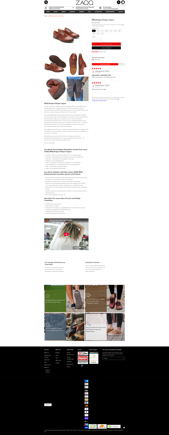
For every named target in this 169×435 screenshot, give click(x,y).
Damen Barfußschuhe (70, 353)
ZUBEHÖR (81, 11)
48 (102, 33)
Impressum (47, 359)
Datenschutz (47, 364)
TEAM (89, 11)
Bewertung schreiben (105, 64)
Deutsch (47, 404)
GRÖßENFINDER (110, 11)
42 (106, 30)
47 (98, 33)
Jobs (57, 357)
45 (119, 30)
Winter (69, 366)
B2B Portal (58, 360)
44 (115, 30)
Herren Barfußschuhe (70, 358)
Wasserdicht (70, 364)
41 (102, 30)
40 (98, 30)
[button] (46, 2)
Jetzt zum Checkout (106, 47)
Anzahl (93, 36)
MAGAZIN (120, 11)
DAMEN (55, 11)
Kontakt (58, 352)
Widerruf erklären (48, 371)
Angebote (69, 361)
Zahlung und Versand (47, 356)
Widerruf (46, 352)
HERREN (63, 11)
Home (45, 16)
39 (93, 30)
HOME (48, 11)
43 (111, 30)
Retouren (46, 367)
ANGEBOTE (72, 11)
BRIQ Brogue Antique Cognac (56, 16)
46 (93, 33)
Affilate (57, 362)
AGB (45, 362)
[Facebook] (124, 428)
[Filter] (120, 64)
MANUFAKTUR (98, 11)
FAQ (57, 355)
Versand (122, 24)
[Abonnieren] (123, 358)
